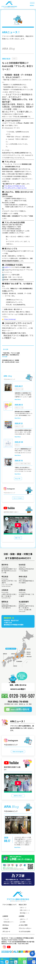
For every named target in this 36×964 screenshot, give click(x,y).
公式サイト (7, 267)
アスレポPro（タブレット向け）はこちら (15, 188)
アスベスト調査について (9, 904)
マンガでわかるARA (24, 931)
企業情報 (21, 916)
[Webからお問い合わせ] (18, 709)
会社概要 (22, 922)
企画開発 (5, 916)
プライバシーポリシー (25, 928)
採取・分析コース (25, 910)
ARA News (5, 925)
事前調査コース (24, 913)
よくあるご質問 (23, 925)
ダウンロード (6, 931)
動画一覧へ (18, 538)
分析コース (23, 907)
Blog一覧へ (18, 478)
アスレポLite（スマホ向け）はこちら (14, 186)
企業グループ (24, 919)
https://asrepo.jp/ (10, 319)
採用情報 (5, 928)
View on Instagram (18, 498)
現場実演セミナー (9, 922)
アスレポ (6, 919)
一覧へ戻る (7, 365)
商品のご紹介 (23, 904)
